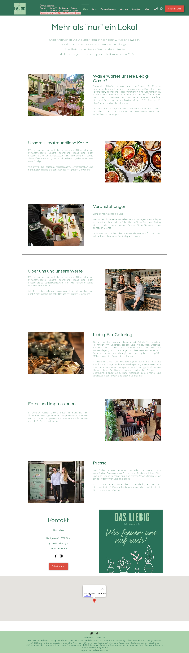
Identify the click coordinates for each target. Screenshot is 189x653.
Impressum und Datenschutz (94, 650)
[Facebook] (56, 556)
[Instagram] (61, 556)
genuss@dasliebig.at (58, 543)
